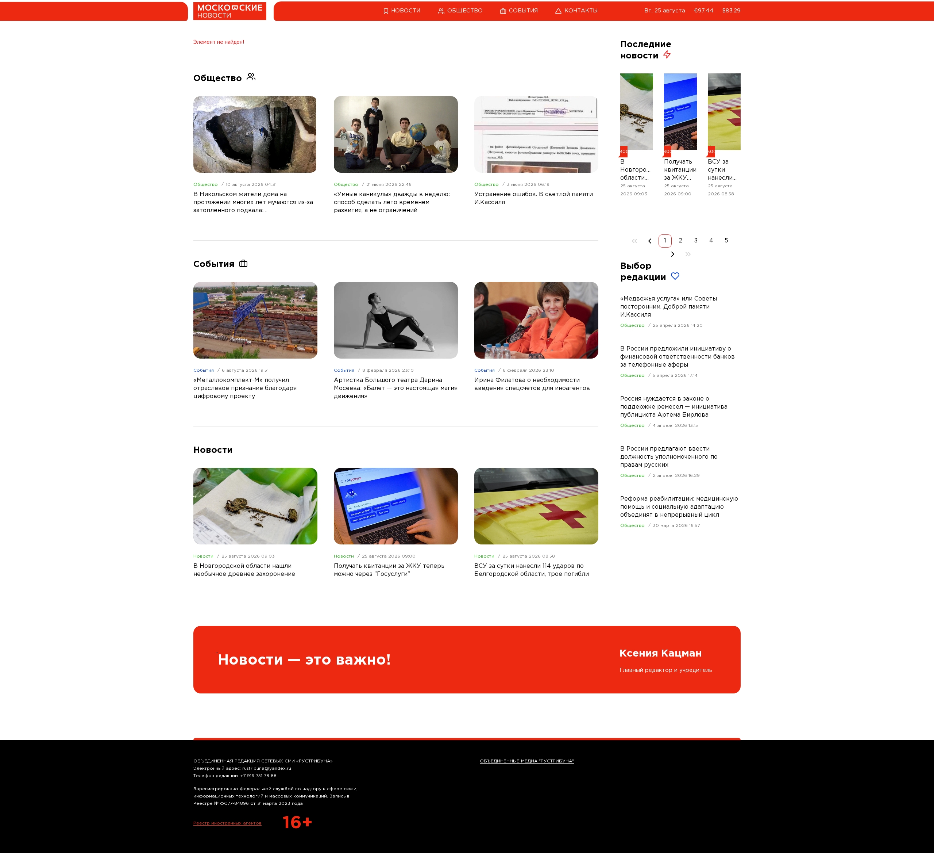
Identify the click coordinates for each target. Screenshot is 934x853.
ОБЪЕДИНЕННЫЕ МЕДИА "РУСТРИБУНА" (527, 761)
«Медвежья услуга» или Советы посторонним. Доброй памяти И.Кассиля (668, 307)
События (203, 370)
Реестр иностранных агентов (227, 823)
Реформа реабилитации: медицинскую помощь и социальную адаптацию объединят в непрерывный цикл (679, 507)
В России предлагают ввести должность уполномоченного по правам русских (669, 457)
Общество (205, 185)
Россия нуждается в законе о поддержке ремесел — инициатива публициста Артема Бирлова (673, 407)
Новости (203, 556)
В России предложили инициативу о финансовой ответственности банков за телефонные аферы (677, 357)
